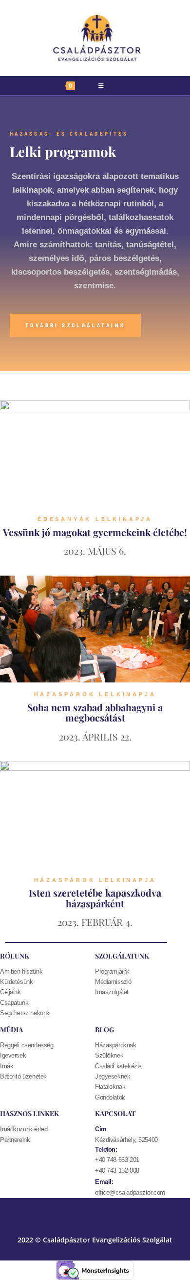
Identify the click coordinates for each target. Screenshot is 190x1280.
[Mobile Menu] (101, 86)
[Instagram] (117, 1212)
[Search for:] (130, 86)
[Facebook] (73, 1212)
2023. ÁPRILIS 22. (95, 736)
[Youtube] (95, 1212)
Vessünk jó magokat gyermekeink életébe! (95, 532)
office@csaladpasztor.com (130, 1192)
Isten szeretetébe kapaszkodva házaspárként (95, 898)
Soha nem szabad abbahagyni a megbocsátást (95, 712)
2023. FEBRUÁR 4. (95, 922)
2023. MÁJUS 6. (95, 550)
